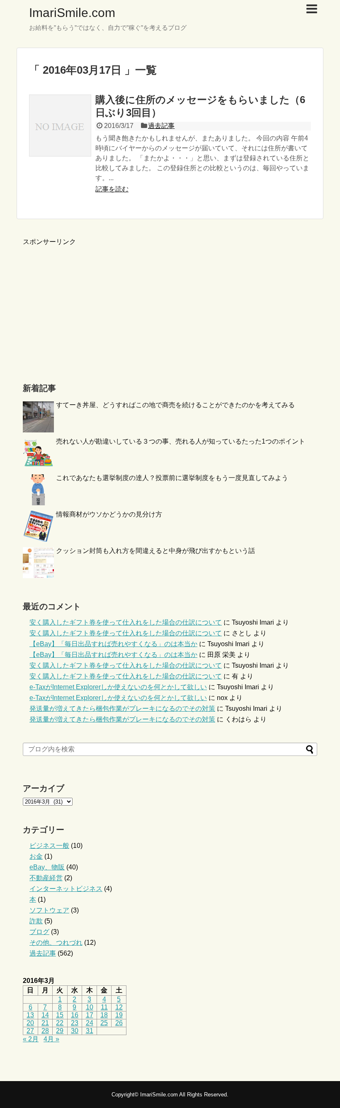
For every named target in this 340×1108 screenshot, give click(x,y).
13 (30, 1015)
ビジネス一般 (49, 845)
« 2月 (31, 1039)
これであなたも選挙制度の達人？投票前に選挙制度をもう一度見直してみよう (172, 477)
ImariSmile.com (72, 12)
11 (104, 1007)
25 (104, 1022)
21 (45, 1022)
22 (59, 1022)
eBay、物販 (47, 867)
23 (74, 1022)
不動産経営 (46, 877)
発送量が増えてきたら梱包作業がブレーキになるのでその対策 (122, 708)
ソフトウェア (49, 910)
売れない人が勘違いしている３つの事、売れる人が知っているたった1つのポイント (180, 441)
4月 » (51, 1039)
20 (30, 1022)
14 (45, 1015)
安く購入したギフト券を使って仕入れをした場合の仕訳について (125, 622)
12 (119, 1007)
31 (89, 1030)
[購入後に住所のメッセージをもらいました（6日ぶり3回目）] (60, 125)
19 (119, 1015)
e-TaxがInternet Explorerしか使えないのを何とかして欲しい (118, 686)
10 (89, 1007)
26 (119, 1022)
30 (74, 1030)
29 (59, 1030)
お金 (36, 856)
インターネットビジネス (65, 888)
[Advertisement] (92, 304)
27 (30, 1030)
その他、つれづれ (56, 942)
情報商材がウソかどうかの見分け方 (109, 514)
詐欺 (36, 921)
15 (59, 1015)
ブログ (39, 931)
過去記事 (161, 125)
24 (89, 1022)
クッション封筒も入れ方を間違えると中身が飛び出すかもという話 (155, 550)
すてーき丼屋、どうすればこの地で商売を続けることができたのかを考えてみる (175, 404)
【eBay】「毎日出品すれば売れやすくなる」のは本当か (113, 643)
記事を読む (112, 189)
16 (74, 1015)
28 (45, 1030)
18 (104, 1015)
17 (89, 1015)
